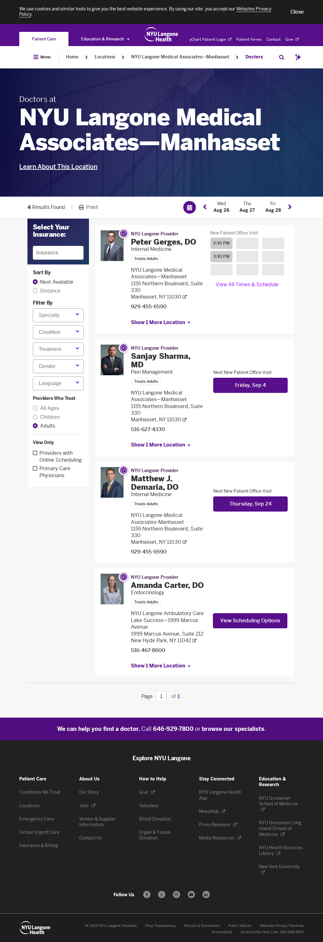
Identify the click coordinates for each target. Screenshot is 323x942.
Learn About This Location (58, 166)
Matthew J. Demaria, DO (155, 483)
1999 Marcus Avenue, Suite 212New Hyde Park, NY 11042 (167, 637)
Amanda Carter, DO (167, 585)
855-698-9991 (292, 932)
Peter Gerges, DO (163, 241)
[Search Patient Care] (282, 57)
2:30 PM (221, 243)
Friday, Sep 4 (250, 385)
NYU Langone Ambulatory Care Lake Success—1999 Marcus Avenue (167, 620)
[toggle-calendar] (189, 207)
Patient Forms (248, 39)
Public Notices (240, 926)
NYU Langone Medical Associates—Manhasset (180, 57)
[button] (297, 12)
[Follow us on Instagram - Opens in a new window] (176, 894)
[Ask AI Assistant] (298, 57)
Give (289, 39)
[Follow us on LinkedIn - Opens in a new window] (206, 894)
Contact (274, 39)
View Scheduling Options (250, 621)
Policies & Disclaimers (202, 926)
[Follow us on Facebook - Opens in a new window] (146, 894)
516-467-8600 (148, 650)
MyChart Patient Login (206, 39)
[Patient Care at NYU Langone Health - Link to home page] (161, 34)
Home (72, 57)
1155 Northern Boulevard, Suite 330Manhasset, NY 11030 (167, 290)
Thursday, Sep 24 (250, 504)
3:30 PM (221, 256)
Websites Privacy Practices (282, 926)
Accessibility (222, 932)
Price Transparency (160, 926)
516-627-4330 (148, 429)
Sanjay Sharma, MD (160, 360)
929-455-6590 (149, 307)
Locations (105, 57)
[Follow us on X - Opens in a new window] (161, 894)
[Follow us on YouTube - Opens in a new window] (191, 894)
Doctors (254, 57)
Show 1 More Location (158, 322)
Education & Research (103, 39)
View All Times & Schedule (247, 284)
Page (147, 696)
